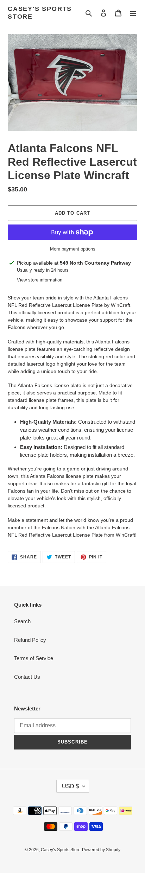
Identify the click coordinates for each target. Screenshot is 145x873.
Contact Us (27, 677)
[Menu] (133, 12)
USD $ (70, 786)
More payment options (72, 249)
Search (22, 621)
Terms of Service (33, 658)
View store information (39, 280)
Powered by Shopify (101, 849)
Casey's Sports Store (40, 12)
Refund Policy (30, 640)
